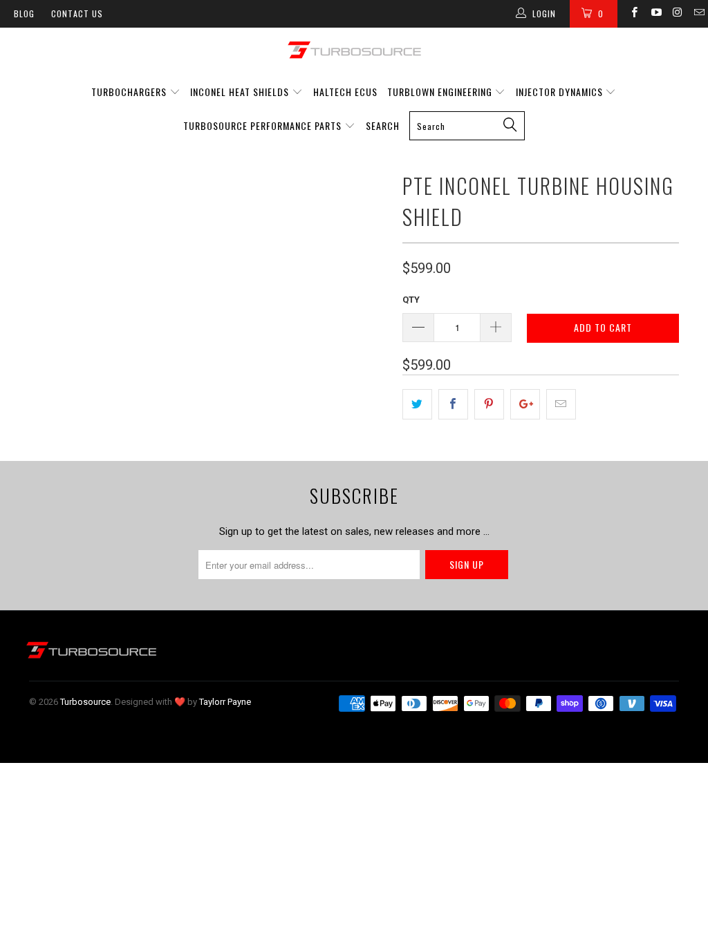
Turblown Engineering (439, 91)
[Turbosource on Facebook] (634, 14)
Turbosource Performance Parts (263, 125)
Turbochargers (129, 91)
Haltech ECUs (345, 91)
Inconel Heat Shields (239, 91)
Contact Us (77, 13)
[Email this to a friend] (561, 404)
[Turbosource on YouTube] (655, 14)
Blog (24, 13)
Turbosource (85, 702)
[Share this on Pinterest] (489, 404)
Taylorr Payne (225, 702)
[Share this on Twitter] (417, 404)
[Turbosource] (354, 50)
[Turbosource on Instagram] (677, 14)
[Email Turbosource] (699, 14)
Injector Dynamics (559, 91)
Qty (411, 299)
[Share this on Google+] (525, 404)
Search (383, 125)
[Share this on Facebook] (453, 404)
